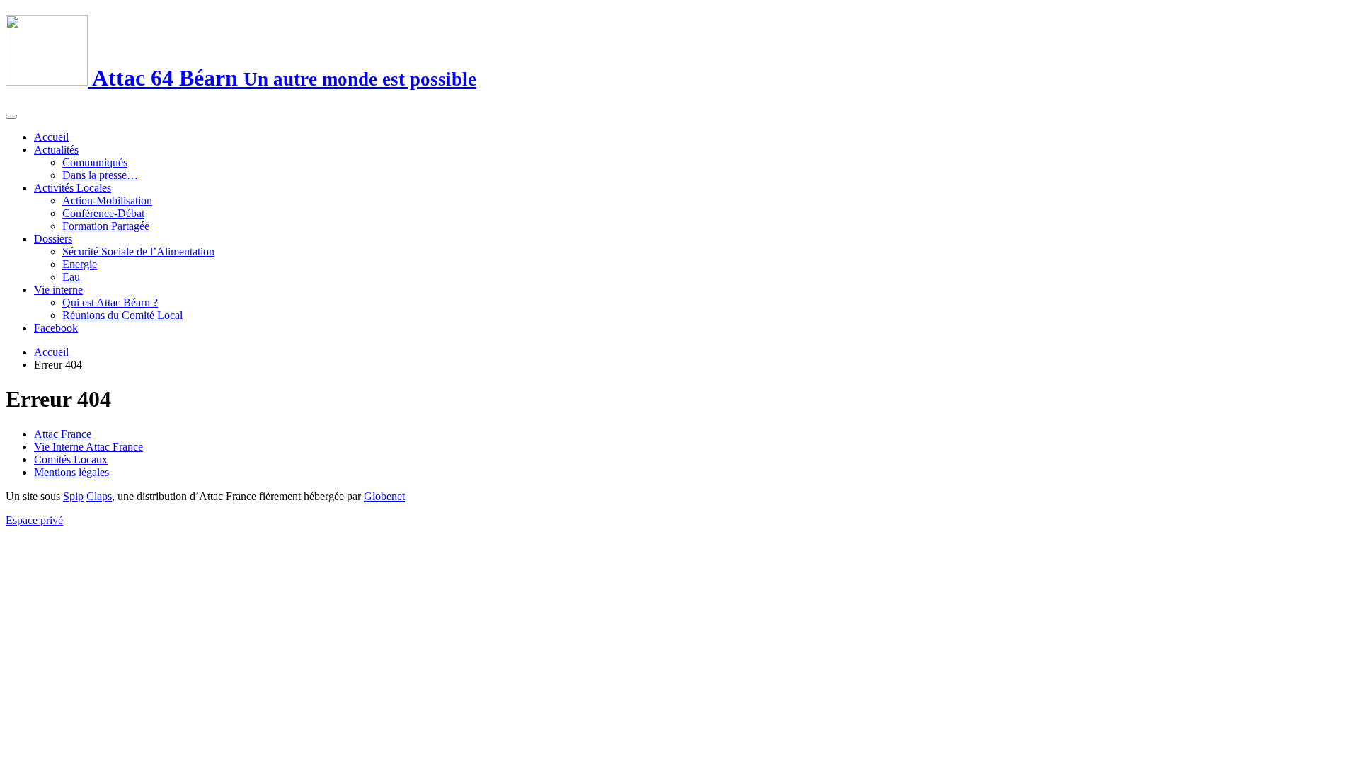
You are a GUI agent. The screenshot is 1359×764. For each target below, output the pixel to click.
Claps (99, 496)
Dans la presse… (100, 175)
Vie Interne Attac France (88, 447)
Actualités (56, 150)
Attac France (62, 434)
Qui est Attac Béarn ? (110, 302)
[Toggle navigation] (11, 117)
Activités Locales (72, 188)
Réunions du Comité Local (122, 315)
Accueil (51, 137)
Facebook (56, 328)
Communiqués (94, 162)
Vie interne (58, 290)
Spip (73, 496)
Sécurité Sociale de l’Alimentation (138, 251)
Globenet (384, 496)
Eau (71, 277)
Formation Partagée (105, 226)
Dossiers (53, 239)
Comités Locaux (71, 459)
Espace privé (34, 520)
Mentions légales (71, 472)
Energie (79, 264)
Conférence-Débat (103, 213)
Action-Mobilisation (107, 201)
